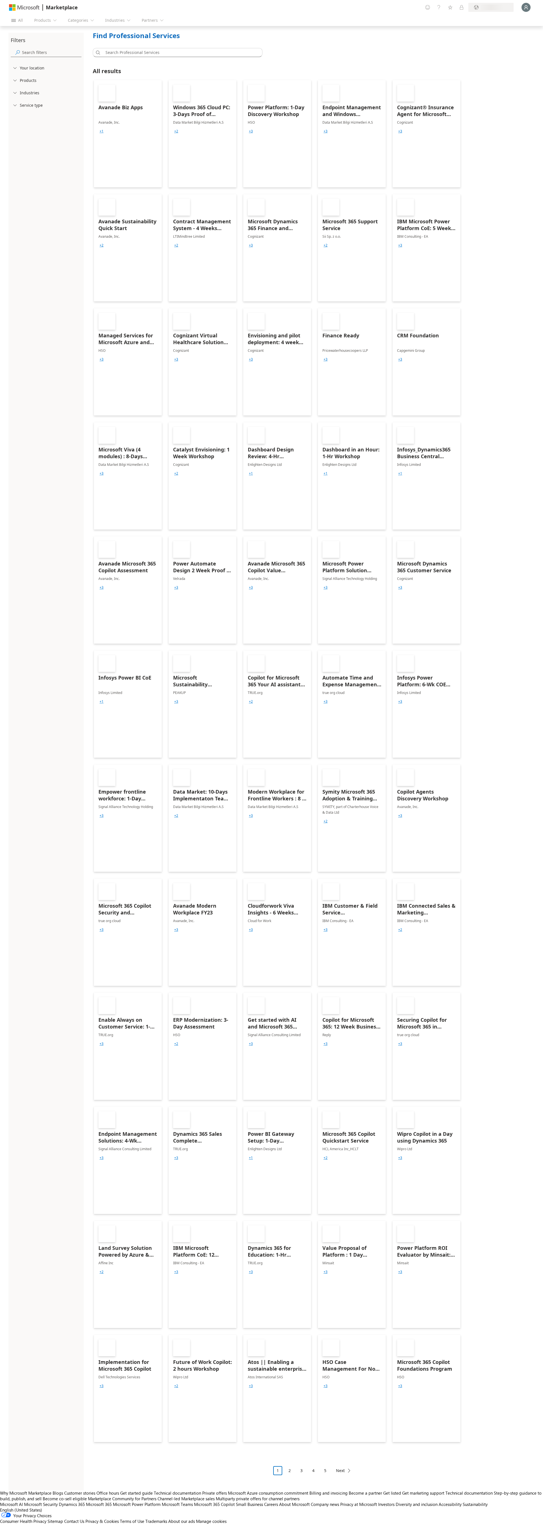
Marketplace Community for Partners (122, 1498)
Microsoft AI (11, 1504)
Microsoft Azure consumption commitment (268, 1493)
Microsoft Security (41, 1504)
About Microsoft (294, 1504)
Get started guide (136, 1493)
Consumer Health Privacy (23, 1521)
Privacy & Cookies (102, 1521)
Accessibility (450, 1504)
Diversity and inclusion (417, 1504)
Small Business (249, 1504)
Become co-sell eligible (65, 1498)
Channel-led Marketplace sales (186, 1498)
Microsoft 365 (99, 1504)
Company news (325, 1504)
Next (340, 1470)
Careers (271, 1504)
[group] (101, 131)
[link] (128, 133)
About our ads (181, 1521)
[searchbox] (51, 52)
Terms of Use (132, 1521)
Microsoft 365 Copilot (214, 1504)
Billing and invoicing (328, 1493)
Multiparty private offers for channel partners (257, 1498)
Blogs (58, 1493)
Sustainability (475, 1504)
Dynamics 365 (72, 1504)
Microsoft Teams (177, 1504)
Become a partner (365, 1493)
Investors (386, 1504)
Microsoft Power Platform (137, 1504)
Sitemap (55, 1521)
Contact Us (74, 1521)
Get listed (392, 1493)
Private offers (214, 1493)
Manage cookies (211, 1521)
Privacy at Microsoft (358, 1504)
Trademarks (156, 1521)
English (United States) (21, 1510)
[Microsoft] (24, 7)
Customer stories (79, 1493)
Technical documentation (177, 1493)
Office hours (107, 1493)
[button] (97, 52)
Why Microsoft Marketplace (25, 1493)
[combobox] (179, 52)
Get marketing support (423, 1493)
